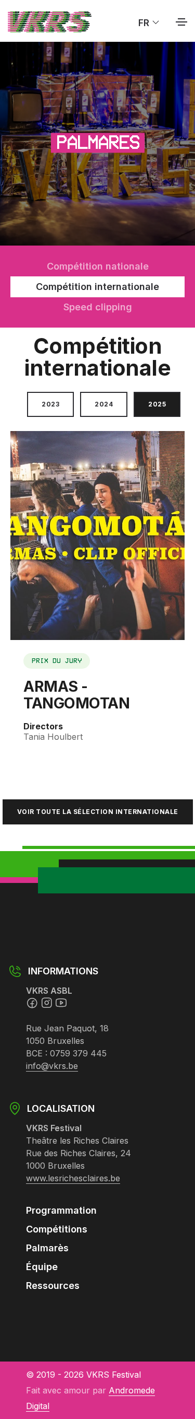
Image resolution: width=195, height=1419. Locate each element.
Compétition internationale (97, 286)
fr (144, 22)
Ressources (53, 1285)
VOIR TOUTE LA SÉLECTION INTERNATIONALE (97, 812)
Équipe (42, 1266)
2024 (104, 404)
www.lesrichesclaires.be (73, 1178)
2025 (157, 404)
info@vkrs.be (52, 1066)
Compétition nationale (98, 266)
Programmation (61, 1210)
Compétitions (56, 1229)
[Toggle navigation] (181, 22)
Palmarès (47, 1247)
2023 (50, 404)
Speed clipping (97, 306)
